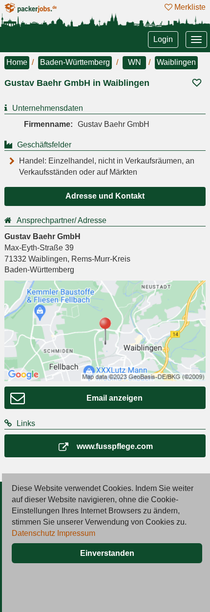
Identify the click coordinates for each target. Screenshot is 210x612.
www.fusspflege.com (115, 446)
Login (163, 39)
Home (16, 62)
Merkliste (189, 7)
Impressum (76, 533)
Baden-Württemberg (75, 62)
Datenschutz (33, 533)
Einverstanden (107, 553)
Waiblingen (176, 62)
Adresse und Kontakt (105, 196)
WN (134, 62)
